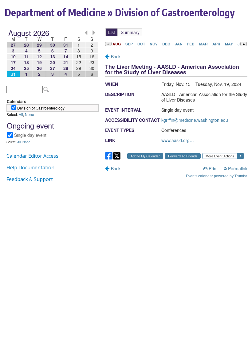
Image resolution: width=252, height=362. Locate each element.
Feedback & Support (29, 179)
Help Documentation (30, 167)
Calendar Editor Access (32, 155)
